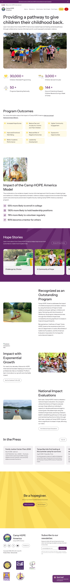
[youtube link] (17, 545)
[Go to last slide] (2, 1)
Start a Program (47, 9)
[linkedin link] (9, 545)
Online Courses (39, 9)
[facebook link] (5, 545)
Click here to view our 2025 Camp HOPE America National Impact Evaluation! (35, 1)
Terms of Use (14, 552)
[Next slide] (68, 1)
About (25, 9)
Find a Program (54, 9)
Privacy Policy (6, 552)
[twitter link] (13, 545)
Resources (31, 9)
